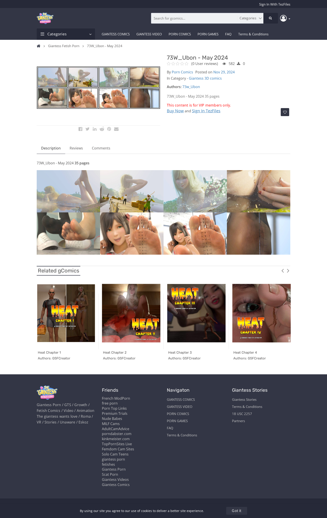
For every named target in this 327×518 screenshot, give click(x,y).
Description (51, 148)
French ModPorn (116, 398)
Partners (238, 421)
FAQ (228, 34)
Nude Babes (112, 418)
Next (288, 270)
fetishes (108, 464)
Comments (101, 148)
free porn (110, 403)
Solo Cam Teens (115, 454)
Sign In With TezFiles (274, 4)
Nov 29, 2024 (224, 72)
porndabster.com (116, 433)
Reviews (76, 148)
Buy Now (175, 110)
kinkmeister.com (116, 438)
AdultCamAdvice (115, 428)
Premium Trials (114, 413)
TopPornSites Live (117, 443)
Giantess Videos (115, 479)
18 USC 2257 (242, 413)
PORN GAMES (208, 34)
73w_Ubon (191, 86)
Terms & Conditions (253, 34)
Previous (282, 270)
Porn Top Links (114, 408)
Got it (236, 510)
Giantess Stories (244, 399)
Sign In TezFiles (206, 110)
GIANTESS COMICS (116, 34)
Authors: (174, 86)
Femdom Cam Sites (118, 449)
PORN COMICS (180, 34)
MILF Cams (111, 423)
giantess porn (113, 459)
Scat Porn (110, 474)
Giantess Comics (116, 484)
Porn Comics (182, 72)
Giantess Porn (114, 469)
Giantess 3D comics (205, 78)
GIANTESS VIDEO (149, 34)
